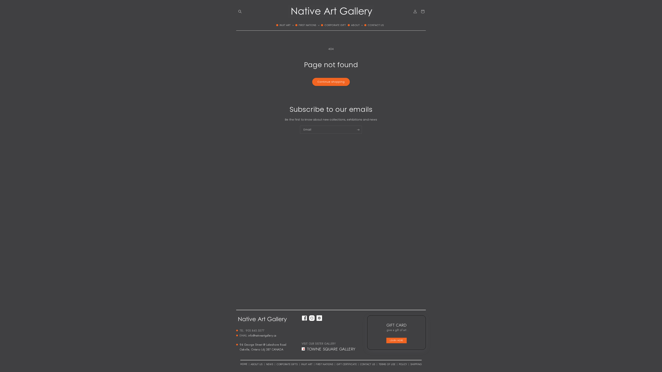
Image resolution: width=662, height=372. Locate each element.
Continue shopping (331, 82)
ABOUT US (257, 364)
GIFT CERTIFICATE (347, 364)
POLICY (403, 364)
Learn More (396, 340)
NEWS (269, 364)
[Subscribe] (358, 130)
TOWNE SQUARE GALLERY (331, 349)
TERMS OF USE (387, 364)
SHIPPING (416, 364)
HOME (243, 364)
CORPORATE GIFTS (287, 364)
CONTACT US (367, 364)
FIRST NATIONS (324, 364)
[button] (240, 11)
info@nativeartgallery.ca (262, 336)
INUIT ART (306, 364)
